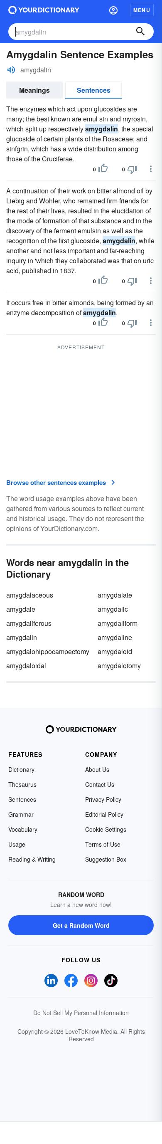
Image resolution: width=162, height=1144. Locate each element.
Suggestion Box (105, 859)
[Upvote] (103, 169)
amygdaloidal (26, 665)
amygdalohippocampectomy (47, 651)
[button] (113, 10)
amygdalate (115, 595)
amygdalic (113, 609)
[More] (151, 169)
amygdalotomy (119, 665)
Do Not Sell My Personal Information (81, 1012)
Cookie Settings (105, 829)
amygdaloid (115, 651)
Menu (141, 10)
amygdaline (115, 637)
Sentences (93, 90)
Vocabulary (22, 829)
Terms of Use (102, 844)
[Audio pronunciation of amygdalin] (11, 70)
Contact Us (99, 784)
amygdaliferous (29, 623)
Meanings (34, 90)
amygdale (20, 609)
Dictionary (21, 769)
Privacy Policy (103, 799)
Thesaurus (22, 784)
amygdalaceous (29, 595)
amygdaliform (117, 623)
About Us (97, 769)
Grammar (21, 814)
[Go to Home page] (43, 10)
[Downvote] (132, 169)
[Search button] (140, 31)
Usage (16, 844)
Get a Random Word (81, 925)
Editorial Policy (104, 814)
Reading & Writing (32, 859)
